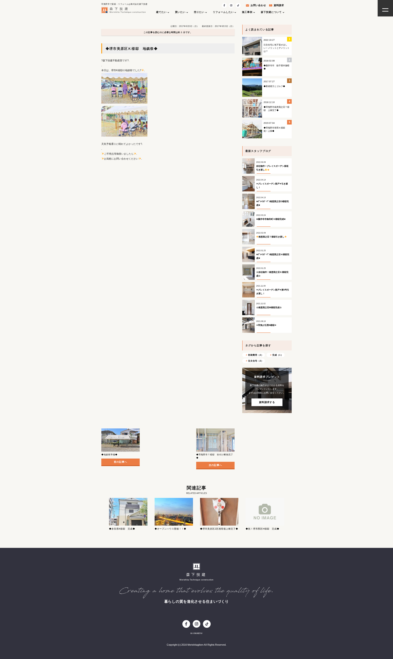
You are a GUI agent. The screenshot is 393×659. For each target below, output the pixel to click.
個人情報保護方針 (196, 633)
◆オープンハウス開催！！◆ (170, 528)
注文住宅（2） (255, 361)
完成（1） (277, 355)
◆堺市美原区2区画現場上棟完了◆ (219, 528)
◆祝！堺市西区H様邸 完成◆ (262, 528)
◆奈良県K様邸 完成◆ (122, 528)
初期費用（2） (255, 355)
